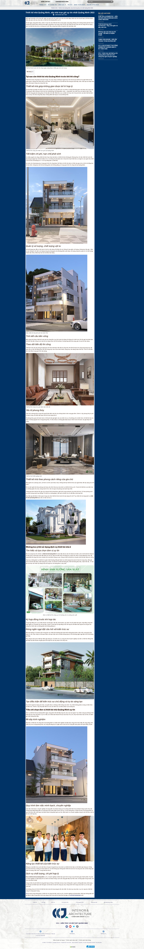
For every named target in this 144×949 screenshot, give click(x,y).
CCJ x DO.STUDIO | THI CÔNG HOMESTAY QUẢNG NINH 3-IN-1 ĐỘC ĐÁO (108, 47)
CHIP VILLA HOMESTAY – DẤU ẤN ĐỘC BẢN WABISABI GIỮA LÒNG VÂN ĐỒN (108, 18)
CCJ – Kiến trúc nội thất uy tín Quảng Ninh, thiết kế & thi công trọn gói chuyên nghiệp (108, 54)
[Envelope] (74, 926)
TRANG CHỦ (54, 8)
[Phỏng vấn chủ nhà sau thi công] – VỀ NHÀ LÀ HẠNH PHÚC (107, 33)
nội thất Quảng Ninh (75, 895)
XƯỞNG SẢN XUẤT (45, 1)
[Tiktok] (77, 926)
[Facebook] (67, 926)
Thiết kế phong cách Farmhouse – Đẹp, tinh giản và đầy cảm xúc (108, 25)
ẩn (32, 71)
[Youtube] (70, 926)
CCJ (27, 893)
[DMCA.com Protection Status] (72, 947)
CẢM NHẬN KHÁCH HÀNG (62, 1)
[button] (62, 4)
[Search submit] (111, 1)
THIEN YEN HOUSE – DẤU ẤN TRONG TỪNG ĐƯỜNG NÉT (107, 40)
